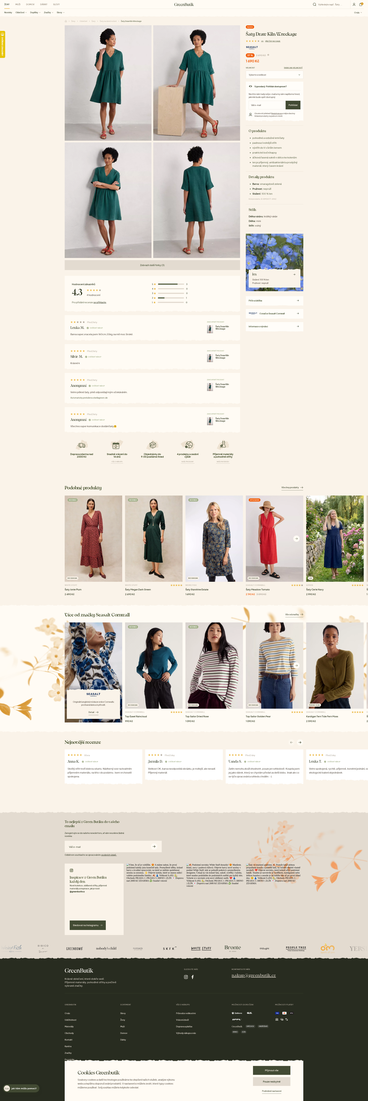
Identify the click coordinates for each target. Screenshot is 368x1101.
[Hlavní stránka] (184, 4)
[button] (296, 538)
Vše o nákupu (117, 461)
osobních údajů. (109, 855)
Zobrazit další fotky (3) (152, 265)
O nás (357, 12)
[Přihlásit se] (354, 4)
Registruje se (276, 113)
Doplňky (34, 12)
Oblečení (20, 12)
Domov (30, 4)
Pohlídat (293, 104)
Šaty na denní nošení (108, 21)
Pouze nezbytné (271, 1081)
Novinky (8, 12)
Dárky (43, 4)
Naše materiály (223, 461)
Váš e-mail (75, 847)
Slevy (59, 12)
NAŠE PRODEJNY (188, 461)
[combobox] (332, 4)
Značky (47, 12)
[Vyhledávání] (331, 4)
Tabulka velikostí (293, 68)
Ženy (7, 4)
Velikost (250, 68)
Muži (18, 4)
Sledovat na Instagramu (85, 925)
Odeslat (154, 846)
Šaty (93, 21)
